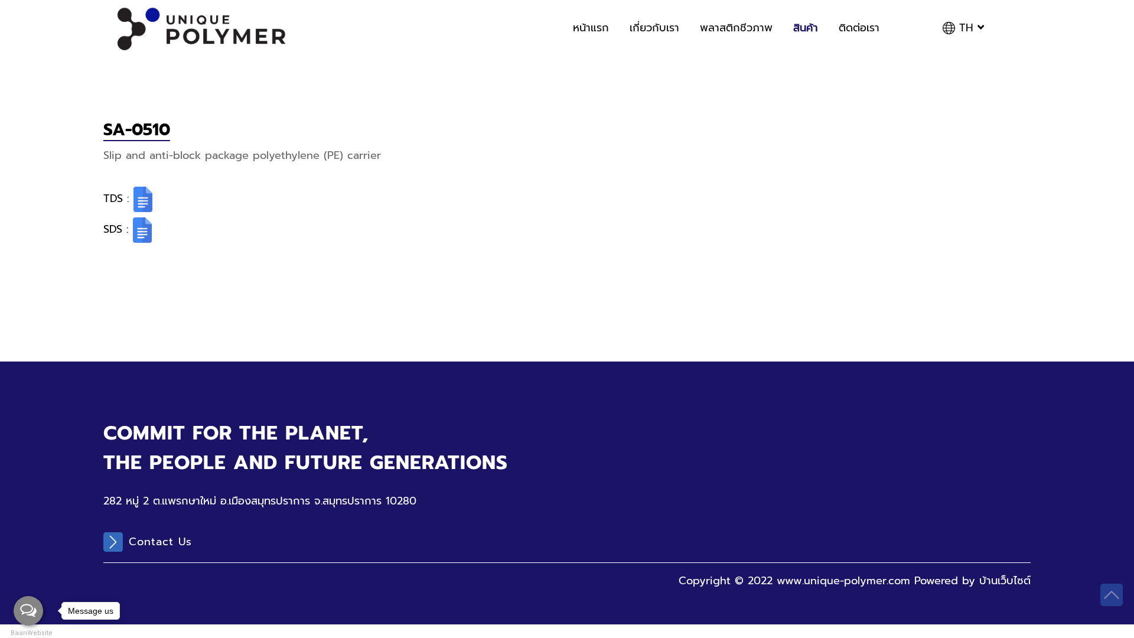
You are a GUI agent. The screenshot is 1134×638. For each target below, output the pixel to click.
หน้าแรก (591, 27)
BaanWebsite (28, 633)
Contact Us (160, 541)
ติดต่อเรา (859, 27)
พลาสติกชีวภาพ (736, 27)
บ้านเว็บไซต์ (1005, 580)
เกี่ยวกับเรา (654, 27)
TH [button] (966, 27)
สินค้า (805, 27)
